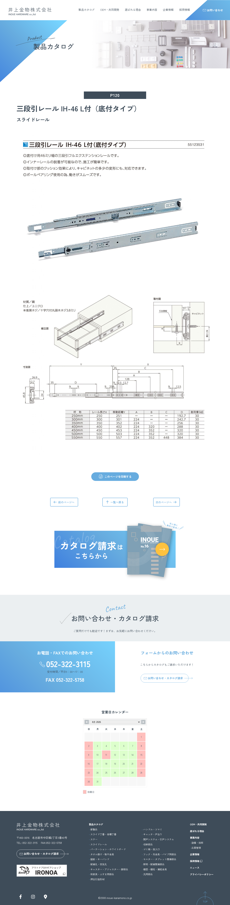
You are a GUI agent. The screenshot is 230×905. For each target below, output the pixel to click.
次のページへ (164, 502)
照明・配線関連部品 (154, 864)
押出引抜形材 (97, 879)
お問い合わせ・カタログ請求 (165, 678)
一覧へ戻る (117, 502)
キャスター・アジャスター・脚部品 (109, 869)
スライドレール (98, 844)
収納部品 (148, 844)
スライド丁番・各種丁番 (103, 834)
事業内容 (151, 10)
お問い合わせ (215, 10)
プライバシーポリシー (201, 874)
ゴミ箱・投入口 (151, 849)
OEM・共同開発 (109, 10)
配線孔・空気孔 (98, 864)
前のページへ (66, 502)
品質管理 (196, 847)
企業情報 (168, 10)
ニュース (194, 867)
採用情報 (184, 10)
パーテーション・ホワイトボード (108, 849)
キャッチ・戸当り (152, 834)
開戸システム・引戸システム (158, 839)
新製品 (93, 829)
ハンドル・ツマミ (152, 829)
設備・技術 (197, 842)
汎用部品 (148, 874)
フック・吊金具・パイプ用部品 (159, 854)
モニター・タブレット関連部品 (159, 859)
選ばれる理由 (133, 10)
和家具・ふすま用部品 (102, 874)
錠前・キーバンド (99, 859)
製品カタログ (86, 10)
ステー (93, 839)
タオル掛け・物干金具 (102, 854)
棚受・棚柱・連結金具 (155, 869)
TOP (205, 901)
